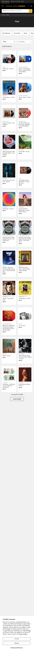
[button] (3, 6)
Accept (16, 639)
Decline (16, 643)
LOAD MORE (17, 399)
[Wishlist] (28, 6)
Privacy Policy (23, 634)
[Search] (30, 11)
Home (3, 15)
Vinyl (7, 15)
